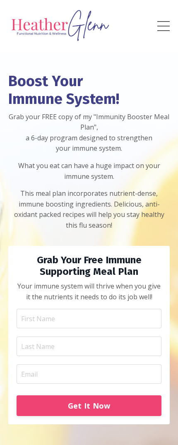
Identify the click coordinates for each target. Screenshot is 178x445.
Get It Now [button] (89, 406)
